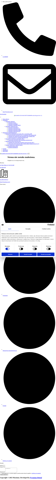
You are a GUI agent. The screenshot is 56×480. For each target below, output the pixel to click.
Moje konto (5, 151)
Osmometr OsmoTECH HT (14, 129)
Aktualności (5, 150)
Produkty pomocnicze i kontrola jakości (14, 145)
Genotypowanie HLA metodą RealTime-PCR (18, 137)
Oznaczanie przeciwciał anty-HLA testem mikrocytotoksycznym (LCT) (23, 143)
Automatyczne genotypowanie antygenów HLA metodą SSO (21, 136)
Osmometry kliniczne (10, 121)
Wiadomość (2, 472)
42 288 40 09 (3, 167)
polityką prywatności (36, 473)
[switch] (21, 249)
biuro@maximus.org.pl (5, 182)
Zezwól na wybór (28, 254)
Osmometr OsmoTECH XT (14, 131)
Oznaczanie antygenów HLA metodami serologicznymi (20, 140)
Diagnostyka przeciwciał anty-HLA (13, 141)
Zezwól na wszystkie (46, 254)
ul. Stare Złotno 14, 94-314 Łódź (7, 165)
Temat (1, 467)
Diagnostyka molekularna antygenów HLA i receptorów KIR (18, 133)
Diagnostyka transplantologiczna (10, 132)
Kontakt (4, 148)
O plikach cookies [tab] (46, 228)
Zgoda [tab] (9, 228)
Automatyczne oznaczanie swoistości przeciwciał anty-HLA (21, 142)
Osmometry (5, 120)
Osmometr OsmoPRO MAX (14, 125)
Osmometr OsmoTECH (13, 127)
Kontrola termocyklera (13, 146)
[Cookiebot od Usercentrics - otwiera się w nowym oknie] (48, 225)
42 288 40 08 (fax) (4, 179)
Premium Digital (36, 478)
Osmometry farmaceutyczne (11, 126)
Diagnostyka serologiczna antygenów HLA (14, 138)
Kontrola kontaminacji (13, 147)
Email (1, 465)
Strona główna (6, 119)
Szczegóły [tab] (28, 228)
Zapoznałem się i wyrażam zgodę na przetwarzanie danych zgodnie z (21, 473)
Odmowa (10, 254)
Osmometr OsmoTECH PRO (14, 130)
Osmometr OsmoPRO (13, 124)
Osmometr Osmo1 (12, 122)
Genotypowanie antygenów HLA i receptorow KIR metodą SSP (22, 135)
